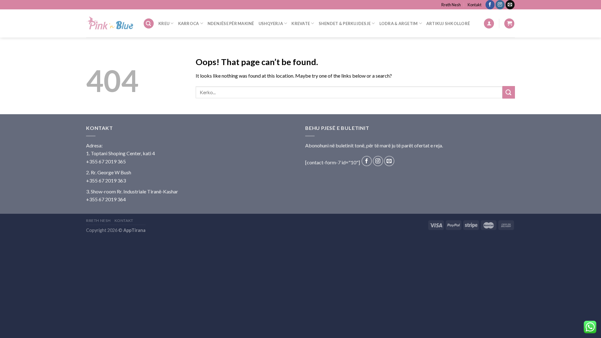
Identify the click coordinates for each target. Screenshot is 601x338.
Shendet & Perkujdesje (345, 23)
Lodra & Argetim (398, 23)
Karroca (188, 23)
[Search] (149, 23)
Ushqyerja (271, 23)
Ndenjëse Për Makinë (231, 23)
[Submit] (508, 92)
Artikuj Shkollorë (448, 23)
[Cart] (509, 23)
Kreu (163, 23)
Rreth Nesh (451, 4)
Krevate (300, 23)
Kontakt (474, 4)
